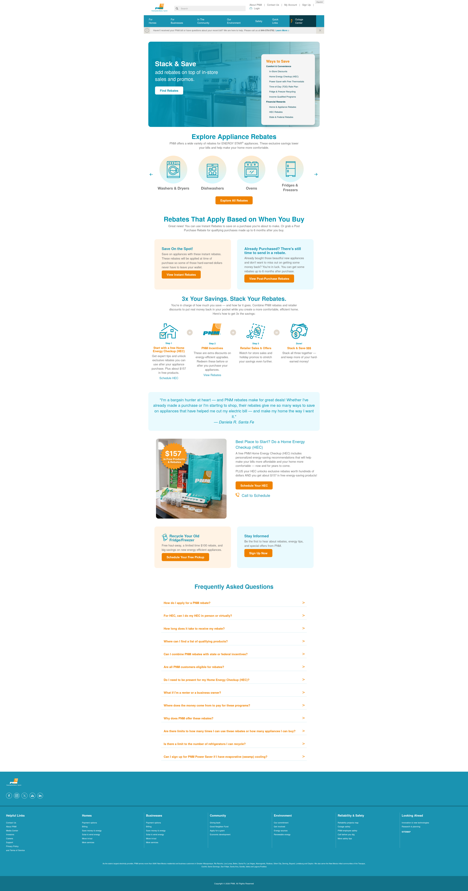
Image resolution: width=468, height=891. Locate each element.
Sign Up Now (258, 553)
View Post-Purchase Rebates (269, 278)
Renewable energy (282, 834)
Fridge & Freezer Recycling (282, 91)
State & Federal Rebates (281, 116)
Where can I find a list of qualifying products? (196, 641)
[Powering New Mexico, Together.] (159, 7)
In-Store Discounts (278, 71)
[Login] (251, 8)
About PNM (11, 826)
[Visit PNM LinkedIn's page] (40, 795)
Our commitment (281, 822)
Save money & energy (92, 830)
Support (9, 842)
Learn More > (282, 30)
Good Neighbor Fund (219, 826)
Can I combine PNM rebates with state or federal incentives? (206, 654)
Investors (10, 834)
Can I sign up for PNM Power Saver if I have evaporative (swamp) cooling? (215, 756)
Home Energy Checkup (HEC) (284, 76)
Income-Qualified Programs (282, 96)
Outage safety (344, 826)
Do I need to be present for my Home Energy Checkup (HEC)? (206, 680)
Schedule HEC (168, 378)
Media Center (12, 830)
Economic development (220, 834)
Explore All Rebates (234, 200)
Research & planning (411, 826)
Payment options (89, 822)
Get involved (279, 826)
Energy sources (281, 830)
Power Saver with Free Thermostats (286, 81)
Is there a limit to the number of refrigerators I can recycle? (205, 744)
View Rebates (212, 375)
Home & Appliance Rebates (282, 106)
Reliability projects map (348, 822)
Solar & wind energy (91, 834)
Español (320, 2)
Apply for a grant (217, 830)
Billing (85, 826)
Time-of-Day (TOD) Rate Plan (283, 86)
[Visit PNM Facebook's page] (9, 795)
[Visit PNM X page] (25, 795)
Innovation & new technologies (415, 822)
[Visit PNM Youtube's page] (33, 795)
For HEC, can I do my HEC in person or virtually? (198, 615)
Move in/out (87, 838)
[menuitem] (155, 21)
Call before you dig (346, 834)
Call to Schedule (256, 495)
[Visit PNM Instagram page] (17, 795)
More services (88, 842)
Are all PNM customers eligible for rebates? (194, 667)
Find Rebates (169, 90)
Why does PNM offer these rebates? (188, 718)
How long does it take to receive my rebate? (194, 628)
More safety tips (345, 838)
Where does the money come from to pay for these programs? (207, 705)
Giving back (215, 822)
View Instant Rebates (181, 274)
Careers (9, 838)
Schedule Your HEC (254, 485)
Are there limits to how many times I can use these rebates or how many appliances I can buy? (230, 731)
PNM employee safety (347, 830)
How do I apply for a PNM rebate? (187, 603)
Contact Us (11, 822)
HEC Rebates (276, 111)
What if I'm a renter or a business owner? (192, 692)
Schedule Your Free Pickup (185, 557)
